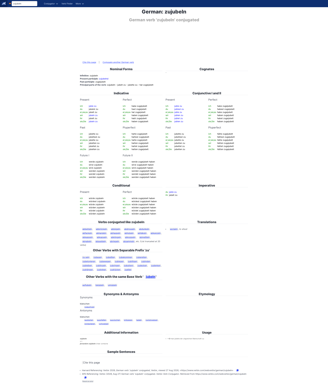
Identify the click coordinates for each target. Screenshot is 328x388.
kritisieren (128, 320)
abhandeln (101, 233)
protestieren (90, 324)
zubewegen (105, 261)
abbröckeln (101, 229)
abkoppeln (130, 237)
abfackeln (87, 233)
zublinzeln (101, 265)
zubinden (145, 261)
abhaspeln (115, 233)
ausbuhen (89, 320)
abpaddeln (101, 241)
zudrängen (88, 269)
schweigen (103, 324)
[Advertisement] (157, 40)
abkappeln (88, 237)
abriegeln (114, 241)
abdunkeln (144, 229)
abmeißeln (145, 237)
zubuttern (128, 265)
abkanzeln (156, 233)
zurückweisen (151, 320)
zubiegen (119, 261)
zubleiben (87, 265)
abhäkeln (142, 233)
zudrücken (115, 269)
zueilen (128, 269)
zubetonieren (89, 261)
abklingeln (116, 237)
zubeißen (110, 257)
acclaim (174, 229)
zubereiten (141, 257)
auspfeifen (101, 320)
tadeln (139, 320)
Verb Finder (67, 3)
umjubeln (112, 285)
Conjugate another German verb (118, 62)
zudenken (155, 265)
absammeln (128, 241)
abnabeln (87, 241)
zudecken (142, 265)
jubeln (150, 277)
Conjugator (49, 3)
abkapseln (102, 237)
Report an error (88, 381)
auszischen (115, 320)
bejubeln (100, 285)
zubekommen (125, 257)
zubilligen (132, 261)
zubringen (115, 265)
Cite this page (89, 62)
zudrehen (101, 269)
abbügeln (115, 229)
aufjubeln (87, 285)
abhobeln (129, 233)
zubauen (98, 257)
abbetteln (87, 229)
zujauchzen (89, 307)
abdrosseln (129, 229)
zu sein (86, 257)
